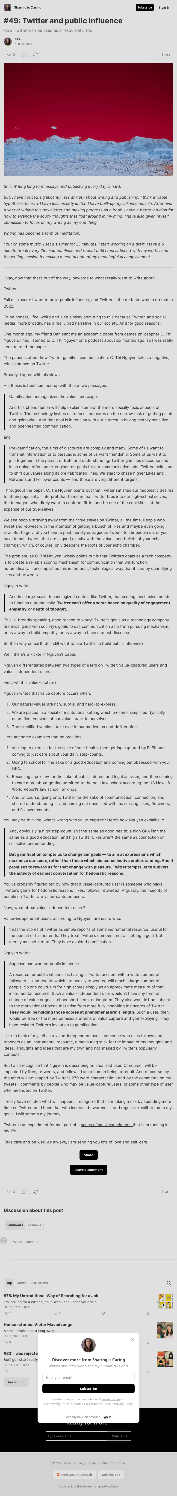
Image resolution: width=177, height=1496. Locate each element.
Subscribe (88, 1388)
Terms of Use (111, 1399)
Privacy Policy (123, 1404)
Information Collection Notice (87, 1404)
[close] (132, 1339)
